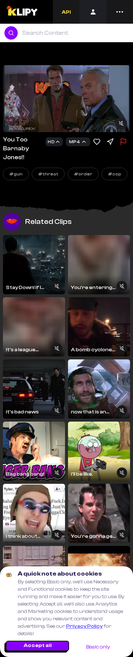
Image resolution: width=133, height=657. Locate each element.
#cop (114, 174)
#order (83, 174)
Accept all (38, 645)
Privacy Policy (84, 626)
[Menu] (119, 12)
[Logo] (21, 12)
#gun (16, 174)
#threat (48, 174)
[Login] (92, 12)
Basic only (98, 647)
